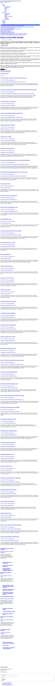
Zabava (6, 15)
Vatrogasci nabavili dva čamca (5, 513)
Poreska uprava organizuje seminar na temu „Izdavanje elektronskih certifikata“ (15, 160)
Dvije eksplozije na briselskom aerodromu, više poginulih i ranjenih (8, 593)
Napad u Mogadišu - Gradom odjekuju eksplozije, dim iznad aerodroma (8, 586)
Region (6, 8)
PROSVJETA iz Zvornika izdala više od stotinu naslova (10, 477)
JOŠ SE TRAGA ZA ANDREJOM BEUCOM (8, 207)
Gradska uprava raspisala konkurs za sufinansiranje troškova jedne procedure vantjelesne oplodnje (18, 89)
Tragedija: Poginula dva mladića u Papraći (8, 324)
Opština (4, 22)
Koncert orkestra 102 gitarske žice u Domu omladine (10, 407)
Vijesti (4, 5)
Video (4, 20)
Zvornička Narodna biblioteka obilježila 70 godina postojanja (11, 113)
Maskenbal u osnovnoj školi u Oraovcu (7, 148)
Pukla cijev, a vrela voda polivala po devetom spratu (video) (9, 590)
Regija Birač (7, 7)
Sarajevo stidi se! (6, 645)
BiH (5, 10)
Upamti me (4, 679)
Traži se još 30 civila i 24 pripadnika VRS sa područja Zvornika (12, 360)
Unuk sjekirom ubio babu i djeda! (9, 611)
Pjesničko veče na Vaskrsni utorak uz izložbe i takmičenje (10, 524)
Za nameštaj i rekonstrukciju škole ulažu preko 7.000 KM (10, 230)
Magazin (4, 12)
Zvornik (4, 21)
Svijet (6, 9)
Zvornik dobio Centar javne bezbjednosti (7, 101)
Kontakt (4, 23)
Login (1, 2)
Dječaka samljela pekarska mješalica (7, 596)
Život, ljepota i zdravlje (9, 16)
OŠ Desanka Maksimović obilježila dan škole (8, 430)
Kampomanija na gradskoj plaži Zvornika (8, 348)
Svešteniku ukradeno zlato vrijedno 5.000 (7, 563)
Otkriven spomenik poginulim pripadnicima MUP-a (9, 536)
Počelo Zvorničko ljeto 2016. (5, 254)
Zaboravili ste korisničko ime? (8, 684)
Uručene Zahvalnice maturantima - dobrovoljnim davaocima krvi (12, 395)
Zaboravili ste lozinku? (6, 683)
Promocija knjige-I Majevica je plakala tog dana (9, 383)
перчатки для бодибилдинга (5, 70)
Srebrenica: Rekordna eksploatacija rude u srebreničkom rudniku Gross (8, 569)
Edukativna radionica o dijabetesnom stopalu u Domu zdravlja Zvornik (13, 77)
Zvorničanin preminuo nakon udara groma (8, 301)
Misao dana (7, 19)
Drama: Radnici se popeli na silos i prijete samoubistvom (9, 648)
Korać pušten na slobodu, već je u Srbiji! (7, 242)
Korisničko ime (3, 675)
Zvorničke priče (7, 13)
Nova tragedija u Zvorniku (5, 183)
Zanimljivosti (7, 14)
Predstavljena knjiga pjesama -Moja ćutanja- (8, 489)
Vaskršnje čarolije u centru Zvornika (7, 501)
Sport (6, 11)
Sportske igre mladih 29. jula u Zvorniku (7, 336)
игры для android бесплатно (5, 71)
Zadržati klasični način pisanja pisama (7, 454)
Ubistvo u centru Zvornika (5, 289)
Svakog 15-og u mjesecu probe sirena (7, 277)
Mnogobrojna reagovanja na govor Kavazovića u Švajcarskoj (8, 643)
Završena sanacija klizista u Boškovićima (7, 442)
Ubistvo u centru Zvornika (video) (6, 266)
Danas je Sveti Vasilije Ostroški (11, 37)
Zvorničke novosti (8, 6)
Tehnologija (7, 18)
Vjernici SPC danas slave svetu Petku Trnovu (8, 195)
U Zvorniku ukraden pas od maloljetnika (7, 313)
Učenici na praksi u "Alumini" (6, 136)
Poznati (6, 17)
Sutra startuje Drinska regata (5, 219)
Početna (4, 4)
